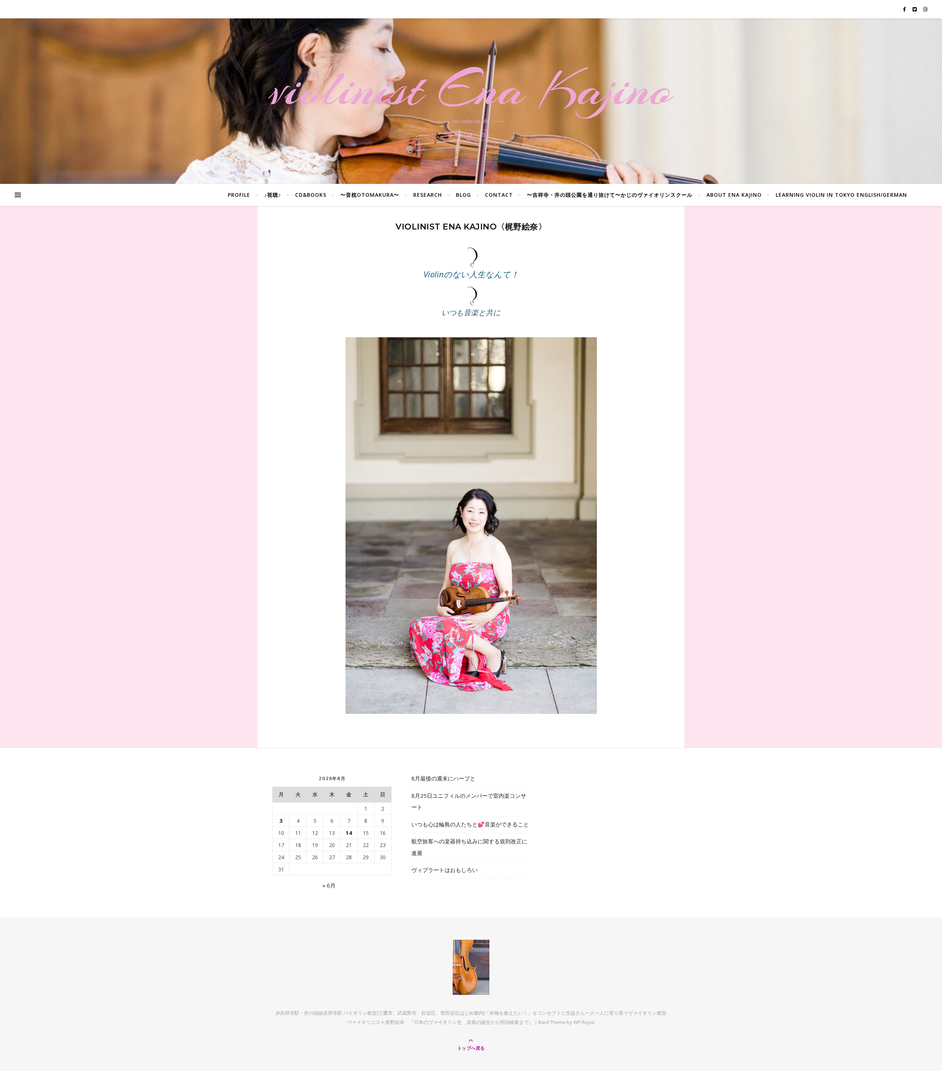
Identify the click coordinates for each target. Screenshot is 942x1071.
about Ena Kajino (734, 194)
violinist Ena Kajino (471, 89)
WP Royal (583, 1022)
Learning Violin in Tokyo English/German (841, 194)
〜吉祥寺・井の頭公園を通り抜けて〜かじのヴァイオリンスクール (610, 194)
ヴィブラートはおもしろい (444, 869)
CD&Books (310, 194)
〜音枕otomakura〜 (369, 194)
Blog (463, 194)
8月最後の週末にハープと (443, 778)
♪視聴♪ (272, 194)
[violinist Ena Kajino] (471, 967)
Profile (239, 194)
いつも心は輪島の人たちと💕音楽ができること (470, 824)
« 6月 (329, 885)
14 (349, 832)
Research (427, 194)
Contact (499, 194)
